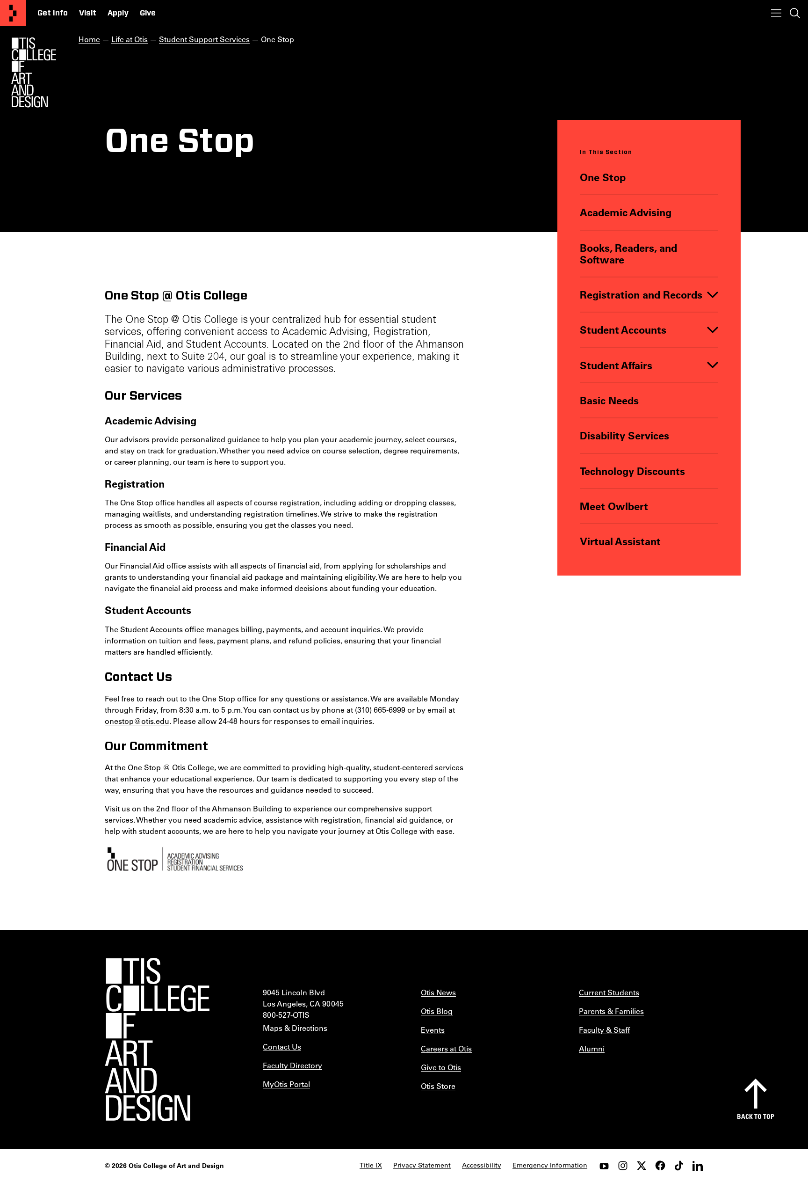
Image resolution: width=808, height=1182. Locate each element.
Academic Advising (625, 212)
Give (148, 13)
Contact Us (282, 1046)
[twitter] (641, 1165)
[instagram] (622, 1165)
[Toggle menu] (776, 13)
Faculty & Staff (604, 1030)
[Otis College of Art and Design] (13, 13)
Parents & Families (611, 1011)
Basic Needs (609, 400)
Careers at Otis (446, 1048)
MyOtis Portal (286, 1084)
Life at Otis (129, 39)
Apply (118, 13)
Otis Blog (437, 1011)
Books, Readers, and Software (628, 254)
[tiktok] (679, 1165)
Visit (87, 13)
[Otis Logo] (33, 72)
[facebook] (660, 1165)
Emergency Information (549, 1165)
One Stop (603, 177)
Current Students (609, 992)
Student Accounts (623, 330)
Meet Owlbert (614, 506)
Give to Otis (441, 1067)
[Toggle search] (795, 13)
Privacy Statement (422, 1165)
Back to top (755, 1116)
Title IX (371, 1165)
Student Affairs (616, 365)
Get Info (52, 13)
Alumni (592, 1048)
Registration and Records (641, 294)
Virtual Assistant (620, 541)
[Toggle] (712, 294)
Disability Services (624, 435)
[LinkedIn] (697, 1165)
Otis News (438, 992)
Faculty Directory (292, 1065)
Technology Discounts (632, 471)
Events (433, 1030)
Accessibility (481, 1165)
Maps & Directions (295, 1028)
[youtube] (604, 1165)
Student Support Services (204, 39)
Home (89, 39)
